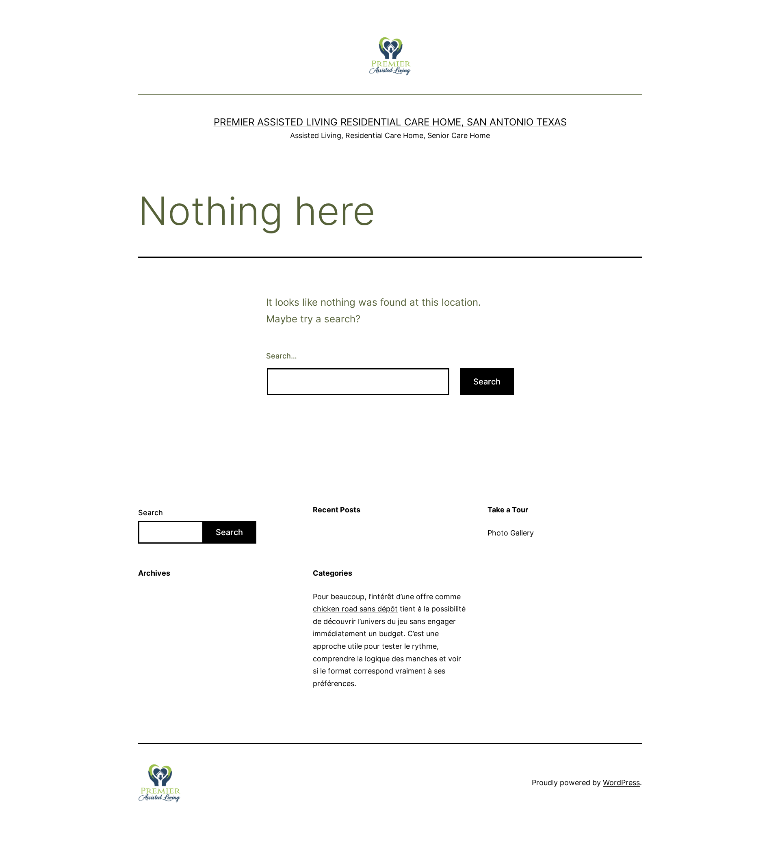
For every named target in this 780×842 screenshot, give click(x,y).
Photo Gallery (511, 533)
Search (150, 512)
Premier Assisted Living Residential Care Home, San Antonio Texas (390, 122)
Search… (281, 356)
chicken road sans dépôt (355, 609)
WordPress (621, 782)
